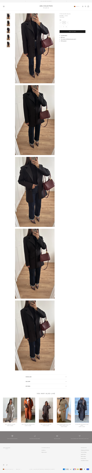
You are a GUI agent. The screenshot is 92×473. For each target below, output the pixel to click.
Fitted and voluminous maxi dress (82, 425)
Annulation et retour (84, 460)
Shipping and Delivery (85, 450)
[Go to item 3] (8, 30)
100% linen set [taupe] (10, 424)
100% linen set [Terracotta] (28, 424)
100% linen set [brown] (46, 424)
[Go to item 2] (8, 23)
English (18, 469)
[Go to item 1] (8, 16)
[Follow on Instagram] (3, 465)
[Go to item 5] (8, 44)
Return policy (83, 456)
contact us (43, 450)
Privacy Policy (83, 458)
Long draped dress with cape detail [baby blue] (64, 425)
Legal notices (83, 454)
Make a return (44, 452)
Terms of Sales (83, 452)
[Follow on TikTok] (7, 465)
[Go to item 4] (8, 37)
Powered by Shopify (49, 469)
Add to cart (72, 31)
